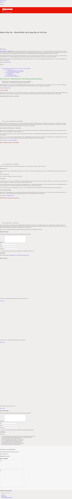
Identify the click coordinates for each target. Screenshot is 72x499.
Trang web (2, 248)
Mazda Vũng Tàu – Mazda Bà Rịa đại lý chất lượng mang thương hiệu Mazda (16, 68)
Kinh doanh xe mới (10, 73)
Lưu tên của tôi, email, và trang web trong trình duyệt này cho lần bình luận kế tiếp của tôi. (17, 250)
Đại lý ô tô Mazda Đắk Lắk (9, 195)
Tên (0, 244)
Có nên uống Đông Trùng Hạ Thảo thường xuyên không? (12, 440)
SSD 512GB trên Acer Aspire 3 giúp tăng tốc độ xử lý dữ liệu (13, 443)
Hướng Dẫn (4, 10)
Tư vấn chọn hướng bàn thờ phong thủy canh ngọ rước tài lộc (13, 439)
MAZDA (12, 255)
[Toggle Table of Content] (1, 66)
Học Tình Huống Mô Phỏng (7, 12)
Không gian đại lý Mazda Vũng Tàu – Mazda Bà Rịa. (15, 70)
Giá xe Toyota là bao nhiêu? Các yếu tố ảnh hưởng (11, 444)
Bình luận (2, 242)
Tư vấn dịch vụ (10, 74)
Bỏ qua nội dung (3, 0)
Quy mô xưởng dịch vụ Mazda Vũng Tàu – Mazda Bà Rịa (16, 71)
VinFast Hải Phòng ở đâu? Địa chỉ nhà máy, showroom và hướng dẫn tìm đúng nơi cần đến (18, 436)
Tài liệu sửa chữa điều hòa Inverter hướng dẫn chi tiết (11, 442)
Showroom (16, 255)
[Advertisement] (36, 22)
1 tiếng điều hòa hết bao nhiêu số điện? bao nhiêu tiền (12, 438)
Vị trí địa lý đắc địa (9, 69)
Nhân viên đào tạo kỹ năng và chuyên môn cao (13, 76)
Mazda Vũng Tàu (3, 51)
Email (1, 246)
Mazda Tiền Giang (7, 62)
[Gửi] (2, 494)
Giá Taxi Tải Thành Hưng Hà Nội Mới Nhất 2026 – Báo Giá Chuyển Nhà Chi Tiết (17, 437)
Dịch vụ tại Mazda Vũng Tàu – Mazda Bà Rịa (13, 72)
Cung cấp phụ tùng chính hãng (12, 75)
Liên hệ (3, 8)
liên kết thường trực (25, 255)
